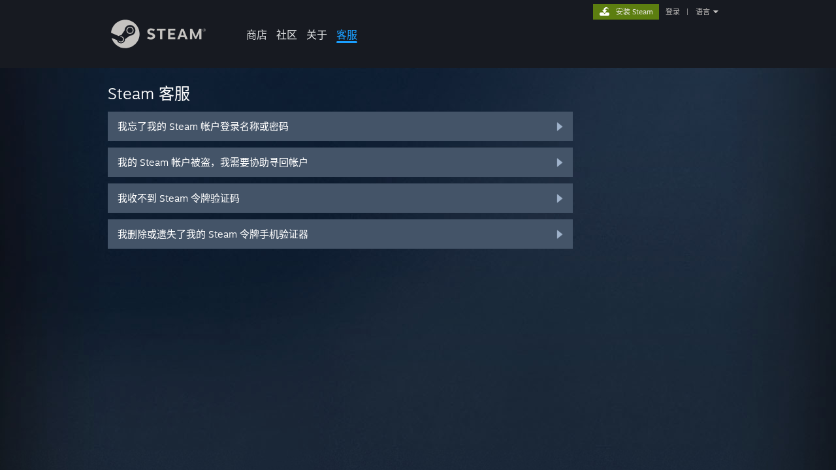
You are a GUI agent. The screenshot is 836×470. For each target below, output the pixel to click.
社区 (286, 34)
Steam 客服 (149, 93)
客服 (346, 34)
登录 (673, 11)
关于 (316, 34)
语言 (703, 11)
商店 (256, 34)
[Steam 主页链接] (158, 44)
